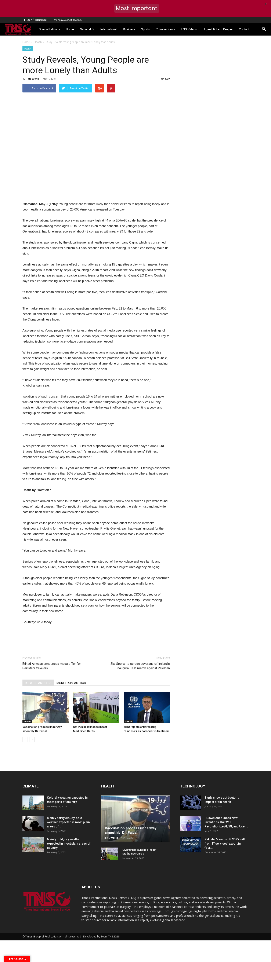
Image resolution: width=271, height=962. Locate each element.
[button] (264, 29)
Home (70, 29)
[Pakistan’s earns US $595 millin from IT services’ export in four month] (190, 844)
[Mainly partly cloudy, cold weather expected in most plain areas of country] (33, 823)
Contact (244, 29)
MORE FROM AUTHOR (71, 683)
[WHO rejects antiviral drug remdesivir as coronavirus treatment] (147, 707)
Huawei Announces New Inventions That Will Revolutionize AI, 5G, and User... (226, 822)
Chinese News (165, 29)
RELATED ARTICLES (38, 683)
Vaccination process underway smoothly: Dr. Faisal (130, 830)
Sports (145, 29)
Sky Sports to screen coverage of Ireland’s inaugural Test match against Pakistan (140, 666)
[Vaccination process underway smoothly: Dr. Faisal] (45, 707)
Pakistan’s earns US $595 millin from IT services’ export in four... (226, 843)
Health (27, 48)
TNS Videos (189, 29)
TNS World (32, 78)
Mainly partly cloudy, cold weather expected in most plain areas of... (68, 822)
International (108, 29)
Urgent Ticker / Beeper (218, 29)
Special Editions (49, 29)
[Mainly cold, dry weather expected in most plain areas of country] (33, 844)
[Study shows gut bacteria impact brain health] (190, 802)
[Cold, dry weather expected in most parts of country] (33, 802)
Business (129, 29)
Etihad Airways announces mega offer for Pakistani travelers (51, 666)
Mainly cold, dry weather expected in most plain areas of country (68, 843)
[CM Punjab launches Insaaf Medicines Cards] (96, 707)
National (85, 29)
